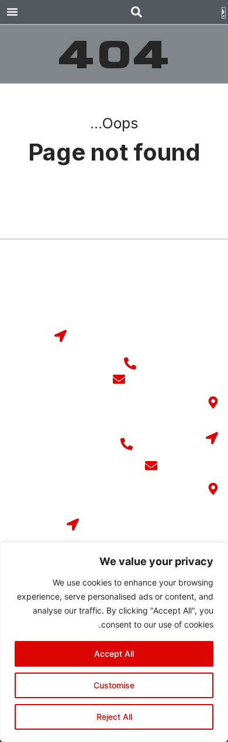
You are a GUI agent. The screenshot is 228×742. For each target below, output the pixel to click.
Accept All (114, 654)
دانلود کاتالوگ (191, 307)
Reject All (114, 717)
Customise (114, 685)
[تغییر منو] (12, 12)
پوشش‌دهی (86, 284)
